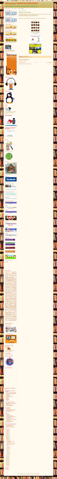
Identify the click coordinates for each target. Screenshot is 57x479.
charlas (15, 277)
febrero (8, 453)
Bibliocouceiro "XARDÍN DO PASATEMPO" (21, 3)
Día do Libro (7, 285)
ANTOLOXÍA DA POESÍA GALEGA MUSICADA (11, 403)
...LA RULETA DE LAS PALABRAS (11, 419)
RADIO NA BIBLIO (21, 8)
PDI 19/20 (10, 305)
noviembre (8, 440)
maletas (14, 296)
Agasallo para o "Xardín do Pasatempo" (11, 442)
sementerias (12, 317)
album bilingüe (13, 272)
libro (10, 295)
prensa (8, 309)
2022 (7, 434)
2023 (7, 433)
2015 (7, 457)
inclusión (15, 293)
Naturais (8, 300)
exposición (14, 290)
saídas (10, 316)
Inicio (36, 62)
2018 (7, 438)
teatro (15, 317)
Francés (14, 291)
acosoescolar (6, 272)
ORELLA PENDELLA (9, 405)
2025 (7, 431)
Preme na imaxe (35, 33)
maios (10, 296)
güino (7, 468)
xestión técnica (11, 320)
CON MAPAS (8, 411)
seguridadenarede (7, 317)
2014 (7, 458)
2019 (7, 437)
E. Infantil (8, 287)
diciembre (8, 439)
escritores (9, 289)
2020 (7, 436)
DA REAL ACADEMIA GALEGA (11, 393)
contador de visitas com (8, 260)
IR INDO (7, 398)
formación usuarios (8, 291)
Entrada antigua (49, 62)
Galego (6, 292)
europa (7, 290)
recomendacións (8, 314)
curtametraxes (9, 282)
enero (8, 454)
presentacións (13, 309)
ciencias (6, 278)
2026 (7, 430)
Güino (9, 292)
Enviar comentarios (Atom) (27, 63)
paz (6, 301)
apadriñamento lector (11, 274)
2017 (7, 455)
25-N (6, 271)
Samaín (8, 445)
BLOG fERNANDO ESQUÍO (10, 425)
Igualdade (6, 293)
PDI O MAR (12, 306)
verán (11, 318)
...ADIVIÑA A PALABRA (9, 415)
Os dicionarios (7, 388)
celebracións (8, 277)
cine (9, 278)
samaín (13, 316)
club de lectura (8, 279)
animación (14, 273)
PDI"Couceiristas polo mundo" (10, 307)
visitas (13, 319)
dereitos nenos (11, 283)
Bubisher (13, 276)
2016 (7, 456)
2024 (7, 432)
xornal (15, 320)
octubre (8, 446)
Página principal (7, 8)
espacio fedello (14, 289)
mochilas (10, 298)
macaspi (8, 469)
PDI (9, 301)
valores (8, 318)
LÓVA (14, 295)
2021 (7, 435)
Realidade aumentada (12, 313)
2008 (7, 465)
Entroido (14, 288)
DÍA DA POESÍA (12, 284)
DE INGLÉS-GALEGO (9, 396)
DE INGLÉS (8, 395)
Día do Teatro (8, 286)
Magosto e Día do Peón (10, 444)
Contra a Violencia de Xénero (11, 443)
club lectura (14, 279)
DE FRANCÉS (8, 394)
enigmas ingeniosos (9, 288)
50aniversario (10, 271)
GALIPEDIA (7, 397)
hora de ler (13, 292)
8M (14, 271)
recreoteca (15, 314)
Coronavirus (14, 281)
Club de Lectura (14, 8)
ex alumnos (10, 290)
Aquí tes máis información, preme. (35, 42)
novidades (14, 300)
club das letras (13, 278)
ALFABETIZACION (7, 273)
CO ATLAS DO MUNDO (9, 410)
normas (11, 300)
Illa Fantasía (11, 293)
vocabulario (6, 320)
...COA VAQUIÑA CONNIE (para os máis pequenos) (11, 417)
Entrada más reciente (22, 62)
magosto (6, 296)
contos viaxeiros (10, 281)
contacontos (8, 280)
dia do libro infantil (13, 285)
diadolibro (13, 286)
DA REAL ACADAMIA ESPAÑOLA (11, 392)
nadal (15, 299)
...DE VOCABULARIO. (9, 418)
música (12, 299)
